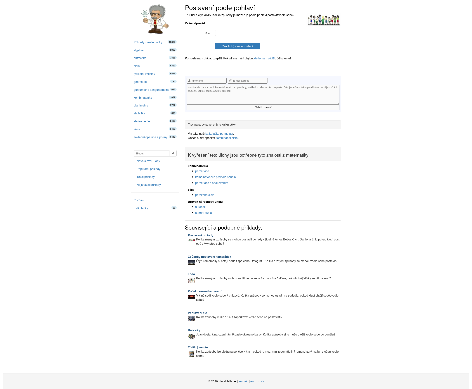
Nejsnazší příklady (149, 185)
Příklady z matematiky (154, 42)
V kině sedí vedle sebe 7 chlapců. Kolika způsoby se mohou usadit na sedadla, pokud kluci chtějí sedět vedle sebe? (263, 295)
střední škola (203, 213)
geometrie (154, 82)
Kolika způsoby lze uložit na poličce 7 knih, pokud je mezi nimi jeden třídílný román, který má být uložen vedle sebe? (263, 351)
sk (262, 381)
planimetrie (154, 105)
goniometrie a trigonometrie (154, 89)
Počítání (139, 200)
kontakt (243, 381)
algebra (154, 50)
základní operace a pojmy (154, 137)
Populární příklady (148, 169)
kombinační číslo (227, 138)
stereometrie (154, 121)
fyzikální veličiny (154, 74)
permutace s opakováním (211, 183)
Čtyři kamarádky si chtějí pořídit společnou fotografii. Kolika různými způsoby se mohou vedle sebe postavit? (262, 258)
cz (257, 381)
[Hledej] (173, 153)
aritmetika (154, 58)
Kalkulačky (154, 208)
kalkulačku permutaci (219, 133)
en (252, 381)
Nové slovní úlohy (148, 161)
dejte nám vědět (264, 58)
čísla (154, 66)
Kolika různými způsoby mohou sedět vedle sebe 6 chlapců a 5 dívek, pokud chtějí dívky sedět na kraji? (259, 276)
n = (207, 33)
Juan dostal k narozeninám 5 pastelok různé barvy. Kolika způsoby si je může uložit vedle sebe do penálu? (261, 332)
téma (154, 129)
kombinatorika (154, 97)
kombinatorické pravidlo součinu (216, 177)
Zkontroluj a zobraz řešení (237, 46)
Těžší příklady (146, 177)
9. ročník (200, 207)
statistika (154, 113)
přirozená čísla (204, 195)
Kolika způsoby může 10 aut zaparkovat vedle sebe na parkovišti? (235, 315)
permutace (202, 171)
